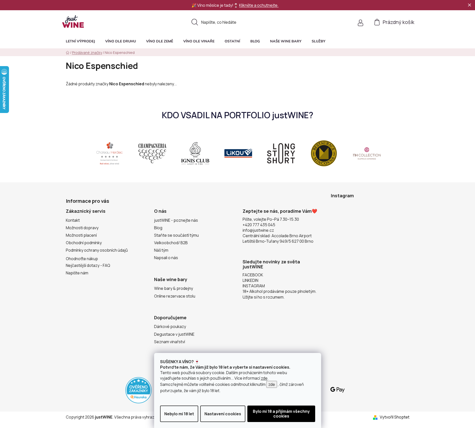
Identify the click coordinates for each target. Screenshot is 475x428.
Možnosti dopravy (82, 227)
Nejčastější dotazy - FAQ (88, 265)
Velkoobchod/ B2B (171, 242)
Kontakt (73, 220)
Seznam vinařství (169, 341)
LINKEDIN (250, 280)
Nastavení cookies (222, 414)
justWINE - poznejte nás (176, 220)
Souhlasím (281, 414)
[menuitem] (80, 41)
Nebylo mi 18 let (179, 414)
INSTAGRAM (254, 286)
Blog (158, 227)
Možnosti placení (81, 235)
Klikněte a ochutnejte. (259, 5)
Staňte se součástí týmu (176, 235)
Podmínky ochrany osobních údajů (97, 250)
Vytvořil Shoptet (394, 417)
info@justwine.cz (258, 230)
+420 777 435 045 (259, 224)
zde (264, 378)
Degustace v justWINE (174, 334)
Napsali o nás (166, 257)
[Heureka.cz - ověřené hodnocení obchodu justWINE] (138, 390)
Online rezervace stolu (174, 296)
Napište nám (77, 273)
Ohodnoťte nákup (82, 258)
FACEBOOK (253, 275)
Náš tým (161, 250)
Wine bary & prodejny (173, 288)
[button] (318, 41)
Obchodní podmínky (84, 242)
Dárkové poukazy (170, 326)
